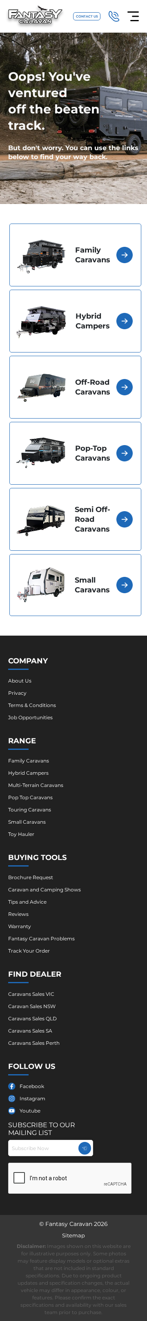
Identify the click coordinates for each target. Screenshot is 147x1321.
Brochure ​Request (30, 877)
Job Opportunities (30, 717)
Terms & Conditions (32, 705)
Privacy (17, 693)
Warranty (19, 926)
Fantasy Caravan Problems (41, 938)
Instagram (32, 1098)
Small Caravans (27, 822)
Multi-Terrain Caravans (35, 785)
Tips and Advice (27, 902)
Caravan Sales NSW (32, 1006)
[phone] (114, 16)
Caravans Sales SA (30, 1031)
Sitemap (73, 1235)
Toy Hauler (21, 834)
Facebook (32, 1086)
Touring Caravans (29, 810)
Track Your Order (29, 951)
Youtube (30, 1111)
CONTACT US (87, 16)
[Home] (35, 16)
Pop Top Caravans (30, 797)
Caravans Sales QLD (32, 1018)
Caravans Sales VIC (31, 994)
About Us (19, 681)
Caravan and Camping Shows (44, 890)
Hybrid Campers (28, 773)
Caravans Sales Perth (34, 1043)
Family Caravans (28, 761)
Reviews (18, 914)
